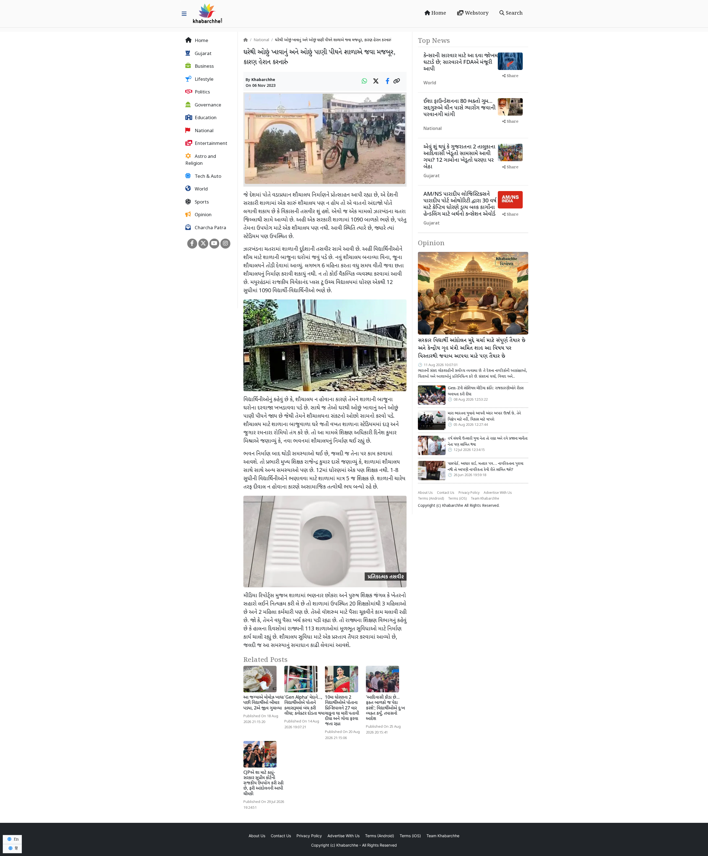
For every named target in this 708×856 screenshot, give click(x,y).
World (201, 189)
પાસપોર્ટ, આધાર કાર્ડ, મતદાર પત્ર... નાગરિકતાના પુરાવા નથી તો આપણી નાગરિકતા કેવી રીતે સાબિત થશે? (485, 467)
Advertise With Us (498, 493)
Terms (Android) (431, 499)
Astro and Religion (200, 160)
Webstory (476, 13)
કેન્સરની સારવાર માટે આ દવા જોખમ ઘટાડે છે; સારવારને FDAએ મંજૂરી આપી (460, 62)
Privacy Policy (469, 493)
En (16, 839)
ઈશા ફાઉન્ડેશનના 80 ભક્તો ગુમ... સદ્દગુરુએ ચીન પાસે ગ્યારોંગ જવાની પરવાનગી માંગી (459, 108)
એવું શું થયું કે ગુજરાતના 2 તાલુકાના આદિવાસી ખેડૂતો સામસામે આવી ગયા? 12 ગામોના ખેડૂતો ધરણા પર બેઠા (459, 157)
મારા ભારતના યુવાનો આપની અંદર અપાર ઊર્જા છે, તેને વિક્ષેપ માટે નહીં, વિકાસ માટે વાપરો (484, 416)
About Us (425, 493)
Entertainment (210, 144)
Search (513, 13)
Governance (207, 105)
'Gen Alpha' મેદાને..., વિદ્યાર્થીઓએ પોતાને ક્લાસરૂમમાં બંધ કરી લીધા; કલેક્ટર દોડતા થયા (304, 706)
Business (204, 67)
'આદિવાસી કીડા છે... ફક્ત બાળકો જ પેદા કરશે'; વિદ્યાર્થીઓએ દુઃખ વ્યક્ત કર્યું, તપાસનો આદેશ (385, 708)
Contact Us (445, 493)
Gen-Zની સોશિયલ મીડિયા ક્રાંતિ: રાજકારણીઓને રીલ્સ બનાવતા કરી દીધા (486, 391)
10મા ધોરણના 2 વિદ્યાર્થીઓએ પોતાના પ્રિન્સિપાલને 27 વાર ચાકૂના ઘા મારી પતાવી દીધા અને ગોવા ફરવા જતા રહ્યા (342, 711)
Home (438, 13)
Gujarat (203, 54)
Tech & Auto (207, 177)
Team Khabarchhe (485, 499)
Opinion (203, 215)
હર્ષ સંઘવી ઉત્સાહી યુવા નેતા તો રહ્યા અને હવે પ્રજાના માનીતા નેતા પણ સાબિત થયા (487, 441)
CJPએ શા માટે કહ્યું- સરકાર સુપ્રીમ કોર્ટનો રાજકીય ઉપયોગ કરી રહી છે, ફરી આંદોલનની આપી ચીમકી (263, 783)
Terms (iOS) (457, 499)
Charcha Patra (210, 228)
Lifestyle (204, 80)
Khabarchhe (263, 80)
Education (205, 118)
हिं (16, 848)
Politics (202, 92)
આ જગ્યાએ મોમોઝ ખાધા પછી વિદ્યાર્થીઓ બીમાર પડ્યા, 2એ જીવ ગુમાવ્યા (263, 703)
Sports (201, 202)
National (204, 131)
